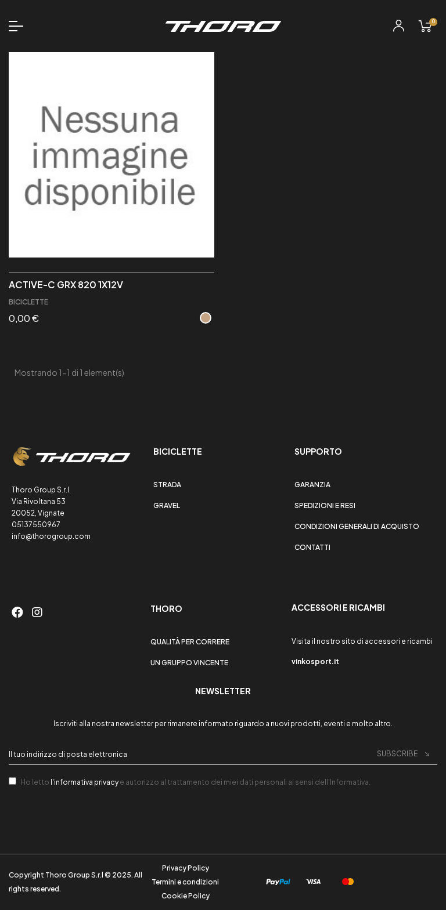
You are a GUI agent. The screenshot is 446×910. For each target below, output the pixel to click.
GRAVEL (166, 505)
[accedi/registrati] (398, 27)
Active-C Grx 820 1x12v (66, 285)
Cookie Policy (185, 895)
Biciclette (28, 302)
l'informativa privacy (84, 782)
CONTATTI (312, 547)
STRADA (167, 484)
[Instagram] (37, 612)
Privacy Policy (185, 868)
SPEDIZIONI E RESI (324, 505)
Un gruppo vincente (189, 662)
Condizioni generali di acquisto (356, 526)
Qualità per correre (189, 641)
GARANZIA (312, 484)
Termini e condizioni (185, 882)
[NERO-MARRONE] (205, 318)
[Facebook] (19, 612)
